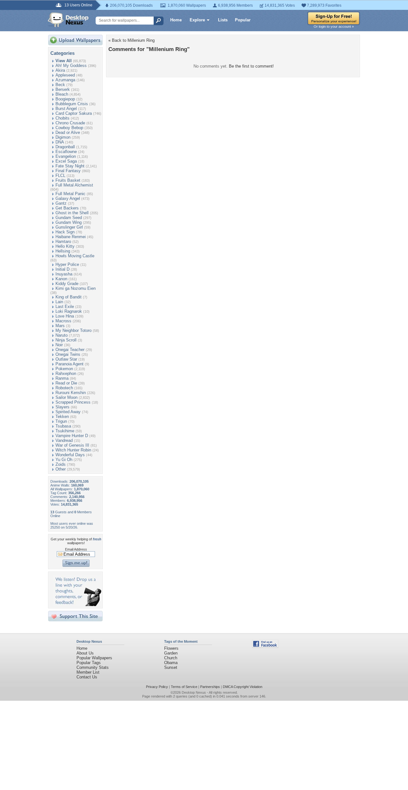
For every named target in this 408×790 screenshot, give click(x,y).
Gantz (61, 203)
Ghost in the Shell (72, 212)
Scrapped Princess (73, 402)
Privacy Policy (157, 687)
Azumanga (65, 79)
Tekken (62, 416)
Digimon (62, 137)
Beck (60, 84)
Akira (60, 70)
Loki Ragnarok (68, 311)
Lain (59, 301)
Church (170, 657)
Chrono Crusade (70, 123)
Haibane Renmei (70, 236)
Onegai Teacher (69, 349)
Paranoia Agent (69, 364)
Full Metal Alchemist (74, 185)
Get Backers (67, 208)
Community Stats (92, 667)
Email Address (76, 549)
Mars (60, 325)
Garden (171, 653)
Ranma (62, 378)
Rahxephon (65, 373)
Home (176, 20)
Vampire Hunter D (71, 435)
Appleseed (65, 75)
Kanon (61, 278)
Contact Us (86, 677)
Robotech (64, 387)
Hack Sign (65, 232)
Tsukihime (64, 430)
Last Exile (64, 306)
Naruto (61, 335)
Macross (63, 320)
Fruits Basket (67, 180)
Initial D (62, 269)
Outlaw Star (66, 359)
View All (63, 60)
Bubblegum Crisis (71, 103)
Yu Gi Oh (63, 459)
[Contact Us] (77, 604)
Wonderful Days (70, 454)
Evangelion (65, 156)
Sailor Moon (66, 397)
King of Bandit (68, 297)
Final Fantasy (68, 170)
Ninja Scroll (65, 340)
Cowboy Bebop (69, 127)
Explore (197, 20)
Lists (223, 20)
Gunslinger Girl (69, 227)
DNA (59, 142)
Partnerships (210, 687)
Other (60, 469)
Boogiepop (65, 99)
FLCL (60, 175)
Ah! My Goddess (71, 65)
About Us (85, 653)
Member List (87, 672)
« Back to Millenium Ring (131, 40)
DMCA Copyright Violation (242, 687)
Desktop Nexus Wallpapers (68, 19)
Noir (59, 344)
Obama (171, 662)
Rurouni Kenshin (70, 392)
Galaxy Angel (67, 198)
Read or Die (66, 383)
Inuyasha (63, 274)
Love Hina (64, 316)
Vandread (64, 440)
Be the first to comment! (251, 66)
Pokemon (64, 368)
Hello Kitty (65, 246)
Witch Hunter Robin (73, 450)
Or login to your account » (334, 26)
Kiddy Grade (66, 283)
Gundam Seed (68, 217)
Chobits (62, 118)
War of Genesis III (72, 445)
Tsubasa (63, 426)
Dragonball (65, 146)
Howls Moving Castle (74, 255)
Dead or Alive (67, 132)
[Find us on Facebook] (265, 646)
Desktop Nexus (194, 692)
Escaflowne (66, 151)
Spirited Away (68, 411)
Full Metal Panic (70, 193)
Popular (243, 20)
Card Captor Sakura (73, 113)
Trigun (61, 421)
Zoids (60, 464)
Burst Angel (66, 108)
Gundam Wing (68, 222)
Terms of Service (184, 687)
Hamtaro (63, 241)
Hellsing (62, 251)
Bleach (61, 94)
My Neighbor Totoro (73, 330)
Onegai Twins (67, 354)
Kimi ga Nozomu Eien (75, 288)
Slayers (62, 407)
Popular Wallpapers (94, 657)
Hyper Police (67, 264)
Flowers (171, 648)
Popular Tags (88, 662)
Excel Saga (66, 161)
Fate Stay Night (69, 166)
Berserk (62, 89)
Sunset (170, 667)
